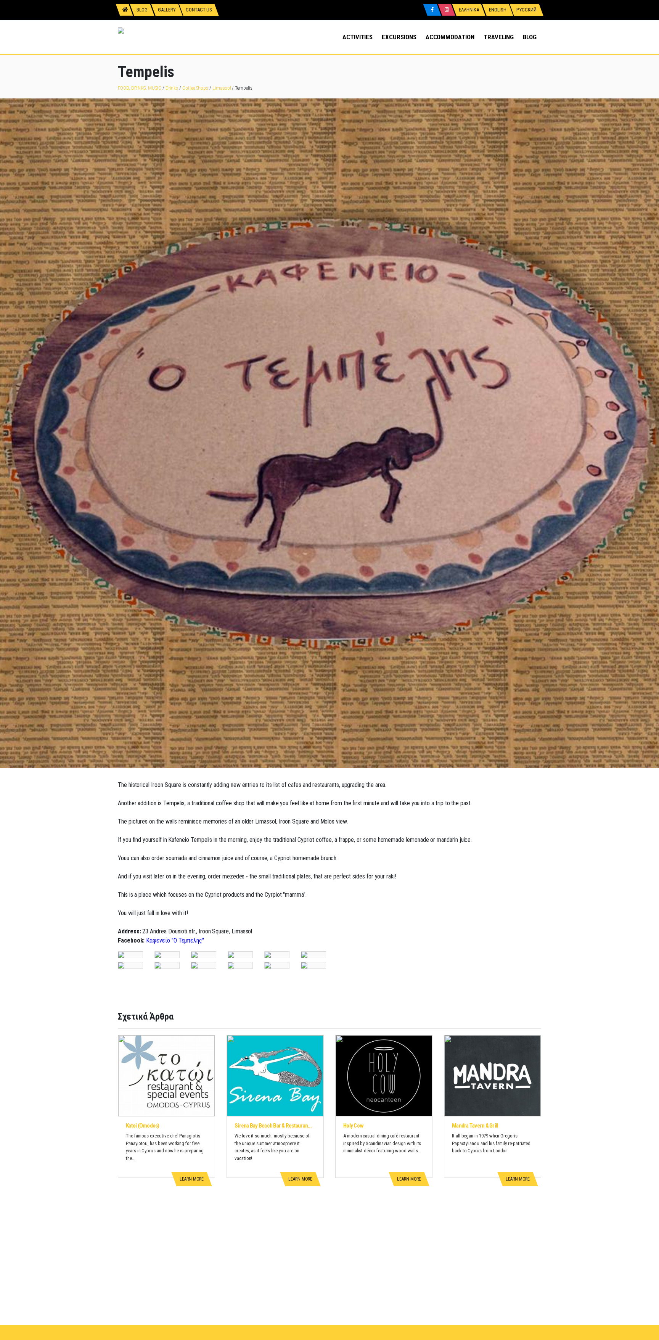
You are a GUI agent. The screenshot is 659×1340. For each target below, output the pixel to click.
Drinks (172, 88)
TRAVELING (499, 37)
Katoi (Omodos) (142, 1125)
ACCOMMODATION (450, 37)
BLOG (530, 37)
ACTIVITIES (357, 37)
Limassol (221, 88)
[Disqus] (329, 1229)
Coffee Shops (195, 88)
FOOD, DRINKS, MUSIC (139, 88)
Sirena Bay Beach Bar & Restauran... (273, 1125)
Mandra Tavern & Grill (475, 1125)
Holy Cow (353, 1125)
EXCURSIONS (399, 37)
